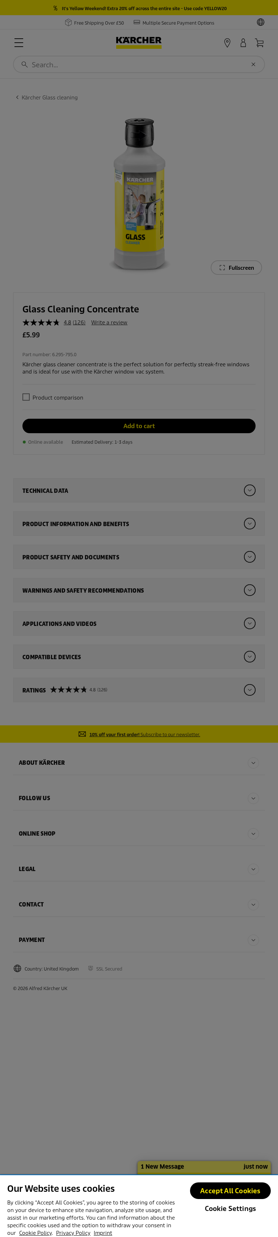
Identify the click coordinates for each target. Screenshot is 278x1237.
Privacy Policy (73, 1233)
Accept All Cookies (230, 1191)
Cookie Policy (35, 1233)
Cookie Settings (230, 1208)
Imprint (103, 1233)
